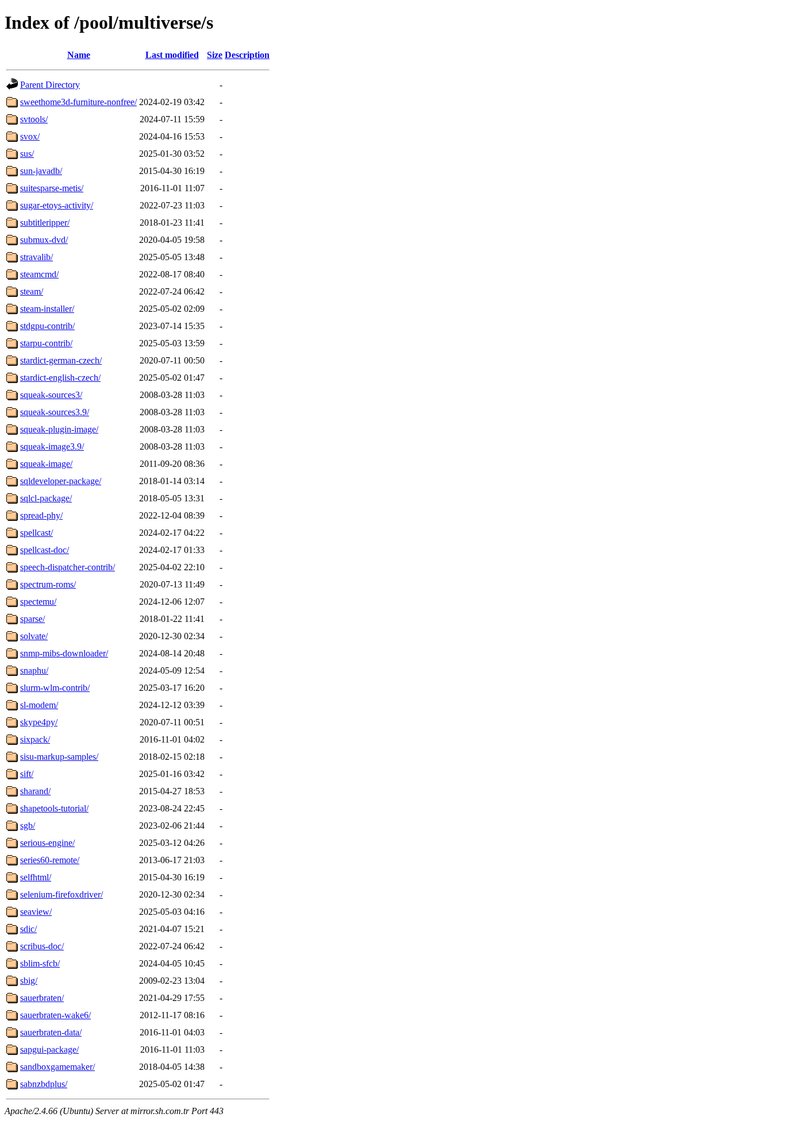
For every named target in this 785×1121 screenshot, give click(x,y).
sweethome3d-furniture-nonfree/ (78, 102)
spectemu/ (38, 601)
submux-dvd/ (44, 240)
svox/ (30, 136)
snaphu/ (34, 670)
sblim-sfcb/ (40, 963)
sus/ (27, 154)
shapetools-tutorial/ (54, 808)
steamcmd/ (39, 274)
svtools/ (34, 119)
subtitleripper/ (45, 222)
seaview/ (36, 912)
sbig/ (28, 980)
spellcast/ (36, 533)
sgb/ (27, 825)
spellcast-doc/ (44, 550)
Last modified (172, 55)
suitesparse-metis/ (51, 188)
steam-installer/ (47, 309)
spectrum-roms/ (48, 584)
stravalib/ (36, 257)
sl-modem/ (39, 705)
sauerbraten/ (42, 998)
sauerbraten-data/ (51, 1032)
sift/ (26, 774)
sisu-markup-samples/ (59, 756)
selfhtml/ (35, 877)
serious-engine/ (47, 843)
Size (214, 55)
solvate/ (34, 636)
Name (78, 55)
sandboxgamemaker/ (57, 1067)
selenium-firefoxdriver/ (61, 894)
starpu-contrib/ (46, 343)
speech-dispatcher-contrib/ (67, 567)
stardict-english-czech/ (60, 377)
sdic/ (28, 929)
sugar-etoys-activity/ (56, 205)
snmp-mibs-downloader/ (64, 653)
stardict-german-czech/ (61, 360)
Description (247, 55)
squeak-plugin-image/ (59, 429)
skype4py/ (38, 722)
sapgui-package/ (49, 1049)
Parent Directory (50, 85)
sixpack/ (35, 739)
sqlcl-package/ (46, 498)
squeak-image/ (46, 464)
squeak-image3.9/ (52, 446)
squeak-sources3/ (51, 395)
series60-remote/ (49, 860)
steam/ (31, 291)
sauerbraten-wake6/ (55, 1015)
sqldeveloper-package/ (60, 481)
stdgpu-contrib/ (47, 326)
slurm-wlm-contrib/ (55, 688)
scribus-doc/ (42, 946)
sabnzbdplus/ (43, 1084)
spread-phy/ (41, 515)
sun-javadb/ (41, 171)
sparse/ (32, 619)
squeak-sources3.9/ (54, 412)
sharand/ (35, 791)
